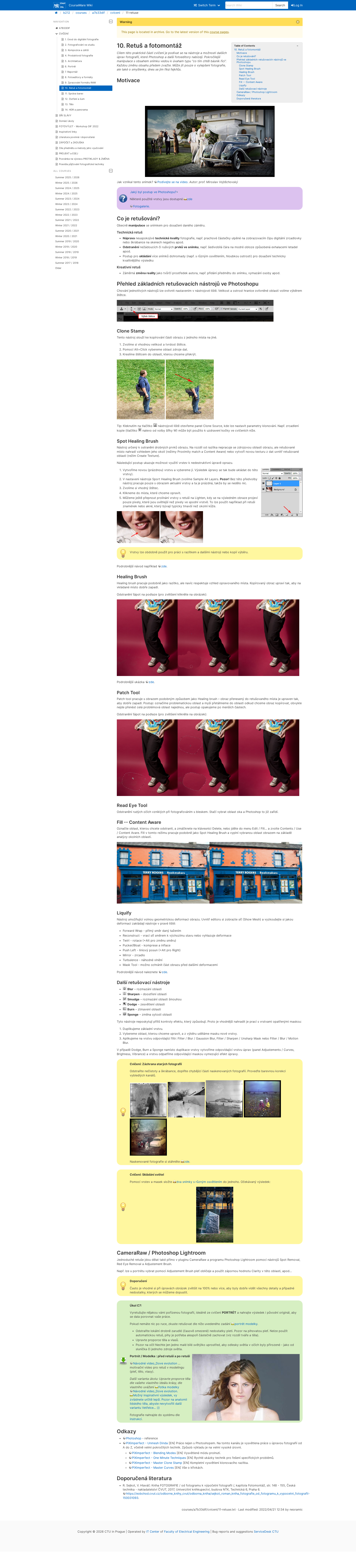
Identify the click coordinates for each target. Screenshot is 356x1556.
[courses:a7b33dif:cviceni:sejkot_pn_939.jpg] (224, 1116)
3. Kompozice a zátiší (77, 50)
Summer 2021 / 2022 (67, 220)
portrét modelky (246, 1324)
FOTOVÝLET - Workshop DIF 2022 (78, 126)
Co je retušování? (246, 56)
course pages (219, 32)
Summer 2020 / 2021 (67, 230)
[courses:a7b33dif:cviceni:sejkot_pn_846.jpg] (186, 1116)
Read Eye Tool (247, 78)
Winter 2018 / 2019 (66, 257)
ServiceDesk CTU (266, 1531)
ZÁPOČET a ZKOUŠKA (71, 142)
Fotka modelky (168, 1387)
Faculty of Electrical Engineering (187, 1531)
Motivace (242, 53)
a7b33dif (98, 12)
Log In (298, 5)
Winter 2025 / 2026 (66, 182)
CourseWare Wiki (81, 5)
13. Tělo (69, 104)
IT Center (152, 1531)
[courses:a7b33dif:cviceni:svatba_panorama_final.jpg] (210, 131)
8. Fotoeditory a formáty (79, 77)
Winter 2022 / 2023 (66, 214)
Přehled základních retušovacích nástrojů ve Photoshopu (261, 61)
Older (58, 268)
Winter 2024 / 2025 (66, 193)
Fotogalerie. (141, 206)
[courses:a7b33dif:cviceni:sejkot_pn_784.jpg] (148, 1116)
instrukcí (136, 1419)
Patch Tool (245, 75)
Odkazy (241, 95)
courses (81, 12)
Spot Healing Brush (250, 68)
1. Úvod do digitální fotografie (81, 39)
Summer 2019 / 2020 (67, 241)
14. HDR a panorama (76, 109)
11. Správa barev (74, 93)
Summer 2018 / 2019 (67, 252)
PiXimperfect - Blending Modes (154, 1453)
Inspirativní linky (68, 131)
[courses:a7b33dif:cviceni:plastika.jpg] (215, 1215)
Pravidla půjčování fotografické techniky (81, 164)
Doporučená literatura (249, 98)
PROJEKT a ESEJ (68, 153)
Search (280, 5)
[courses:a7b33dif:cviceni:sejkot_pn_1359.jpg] (262, 1116)
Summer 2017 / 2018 (66, 262)
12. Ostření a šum (75, 99)
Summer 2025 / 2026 (67, 177)
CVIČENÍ (63, 33)
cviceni (115, 12)
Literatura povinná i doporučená (77, 137)
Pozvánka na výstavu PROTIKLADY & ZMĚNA (84, 158)
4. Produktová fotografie (79, 55)
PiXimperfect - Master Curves (153, 1467)
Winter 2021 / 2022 (66, 225)
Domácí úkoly (66, 121)
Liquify (242, 85)
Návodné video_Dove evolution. (155, 1391)
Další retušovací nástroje (253, 88)
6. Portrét (70, 66)
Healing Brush (246, 72)
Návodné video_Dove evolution (155, 1363)
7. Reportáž (71, 71)
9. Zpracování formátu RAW (80, 82)
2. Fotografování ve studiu (80, 44)
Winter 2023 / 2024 (66, 204)
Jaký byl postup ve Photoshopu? (153, 192)
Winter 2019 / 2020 (66, 246)
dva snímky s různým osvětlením (199, 1182)
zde (189, 199)
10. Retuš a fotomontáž (78, 88)
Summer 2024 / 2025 (67, 188)
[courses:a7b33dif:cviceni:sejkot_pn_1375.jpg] (148, 1154)
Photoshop (133, 1438)
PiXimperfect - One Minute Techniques (159, 1458)
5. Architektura (73, 61)
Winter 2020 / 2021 (66, 236)
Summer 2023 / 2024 (67, 198)
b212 (66, 12)
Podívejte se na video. (172, 182)
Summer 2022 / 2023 (67, 209)
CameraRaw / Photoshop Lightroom (257, 92)
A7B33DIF (64, 28)
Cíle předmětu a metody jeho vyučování (81, 148)
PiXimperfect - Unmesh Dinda (147, 1443)
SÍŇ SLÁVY (65, 115)
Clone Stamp (246, 65)
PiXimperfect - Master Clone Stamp (157, 1463)
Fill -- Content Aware (250, 82)
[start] (57, 12)
